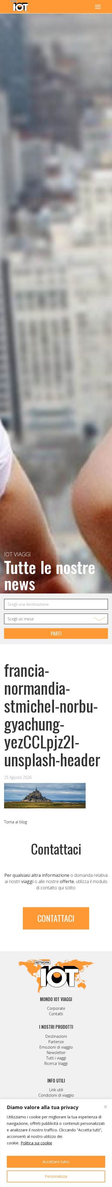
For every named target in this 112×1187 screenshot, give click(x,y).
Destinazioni (56, 1036)
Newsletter (56, 1052)
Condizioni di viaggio (56, 1095)
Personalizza (56, 1176)
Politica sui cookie (36, 1142)
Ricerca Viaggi (56, 1063)
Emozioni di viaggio (56, 1047)
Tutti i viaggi (56, 1058)
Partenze (56, 1041)
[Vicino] (105, 1107)
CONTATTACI (56, 918)
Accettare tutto (56, 1161)
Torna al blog (15, 821)
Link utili (56, 1089)
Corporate (56, 1008)
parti (56, 633)
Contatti (56, 1013)
